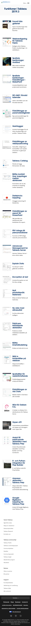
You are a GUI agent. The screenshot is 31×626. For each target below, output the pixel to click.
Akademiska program (9, 559)
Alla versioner (7, 591)
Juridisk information (7, 605)
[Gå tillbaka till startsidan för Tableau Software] (6, 2)
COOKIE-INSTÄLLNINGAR (22, 608)
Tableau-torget (7, 557)
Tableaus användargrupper (11, 545)
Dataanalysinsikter (8, 528)
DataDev (6, 551)
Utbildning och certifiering (11, 585)
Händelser (6, 562)
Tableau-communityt (10, 540)
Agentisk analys (8, 523)
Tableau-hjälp (7, 588)
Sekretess (25, 605)
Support (6, 580)
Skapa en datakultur (9, 525)
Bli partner (6, 574)
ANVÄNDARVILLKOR (17, 605)
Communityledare (8, 548)
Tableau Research (8, 531)
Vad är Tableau (8, 520)
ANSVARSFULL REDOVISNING (8, 608)
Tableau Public (8, 542)
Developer (18, 602)
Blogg (12, 602)
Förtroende (6, 602)
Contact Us (25, 602)
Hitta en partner (8, 571)
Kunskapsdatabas (8, 582)
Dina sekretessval (16, 611)
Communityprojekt (9, 554)
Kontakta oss (7, 534)
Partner (6, 568)
